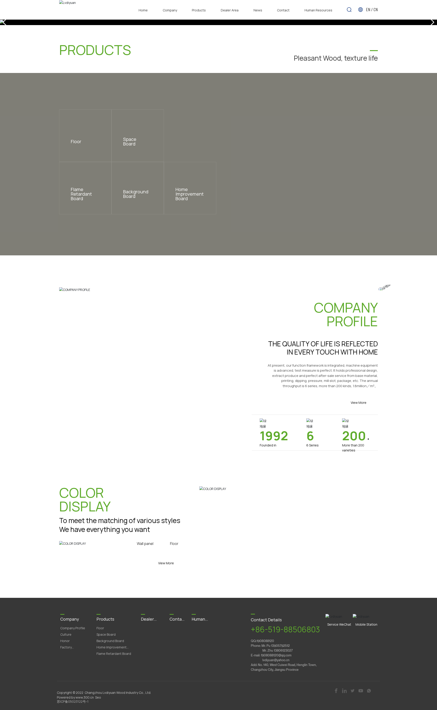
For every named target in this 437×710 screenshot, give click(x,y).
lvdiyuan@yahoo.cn (276, 660)
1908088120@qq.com (276, 655)
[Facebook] (336, 691)
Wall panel (145, 543)
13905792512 (280, 646)
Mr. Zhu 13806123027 (277, 650)
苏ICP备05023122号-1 (73, 702)
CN (375, 9)
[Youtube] (361, 691)
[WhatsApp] (369, 691)
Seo (98, 697)
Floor (174, 543)
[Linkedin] (344, 691)
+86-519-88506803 (285, 629)
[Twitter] (353, 691)
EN (368, 9)
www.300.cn (85, 697)
